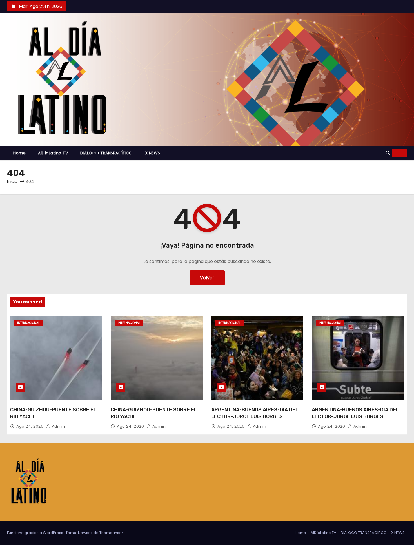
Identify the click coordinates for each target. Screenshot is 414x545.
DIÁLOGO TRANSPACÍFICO (106, 153)
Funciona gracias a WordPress (35, 532)
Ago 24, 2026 (30, 426)
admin (57, 426)
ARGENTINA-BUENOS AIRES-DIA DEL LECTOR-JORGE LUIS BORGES (254, 413)
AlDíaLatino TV (53, 153)
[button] (388, 153)
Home (19, 153)
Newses (85, 532)
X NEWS (152, 153)
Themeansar (111, 532)
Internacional (28, 323)
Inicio (12, 181)
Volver (207, 277)
